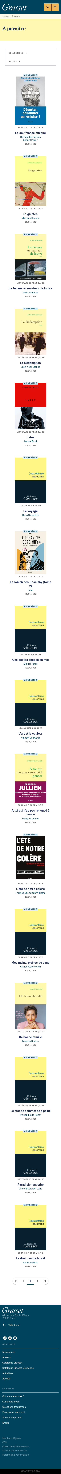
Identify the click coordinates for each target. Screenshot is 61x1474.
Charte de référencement (15, 1446)
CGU (4, 1442)
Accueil (5, 16)
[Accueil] (14, 7)
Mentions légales (11, 1438)
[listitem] (4, 1338)
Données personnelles (14, 1450)
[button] (18, 53)
